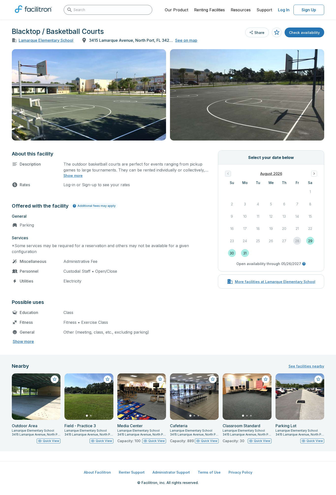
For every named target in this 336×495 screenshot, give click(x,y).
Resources (241, 9)
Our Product (176, 9)
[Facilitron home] (33, 14)
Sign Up (309, 9)
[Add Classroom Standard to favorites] (266, 379)
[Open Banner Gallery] (89, 95)
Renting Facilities (209, 9)
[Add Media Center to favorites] (160, 379)
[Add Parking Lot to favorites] (318, 379)
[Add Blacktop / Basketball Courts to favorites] (277, 32)
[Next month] (314, 174)
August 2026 (271, 173)
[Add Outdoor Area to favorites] (55, 379)
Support (264, 9)
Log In (284, 9)
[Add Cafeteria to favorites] (213, 379)
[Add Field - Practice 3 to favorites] (107, 379)
